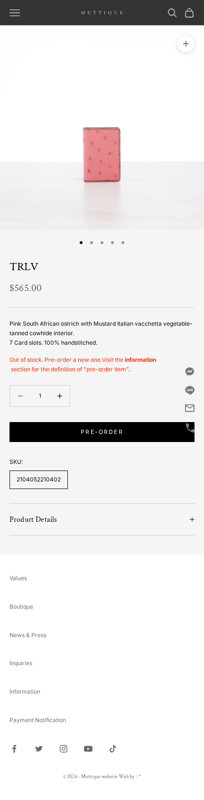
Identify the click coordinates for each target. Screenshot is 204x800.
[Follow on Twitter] (39, 748)
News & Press (27, 635)
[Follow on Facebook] (14, 748)
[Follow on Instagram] (63, 748)
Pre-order (102, 431)
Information (24, 691)
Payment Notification (37, 720)
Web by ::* (130, 776)
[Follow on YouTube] (88, 748)
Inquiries (20, 663)
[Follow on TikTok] (113, 748)
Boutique (21, 606)
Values (18, 578)
